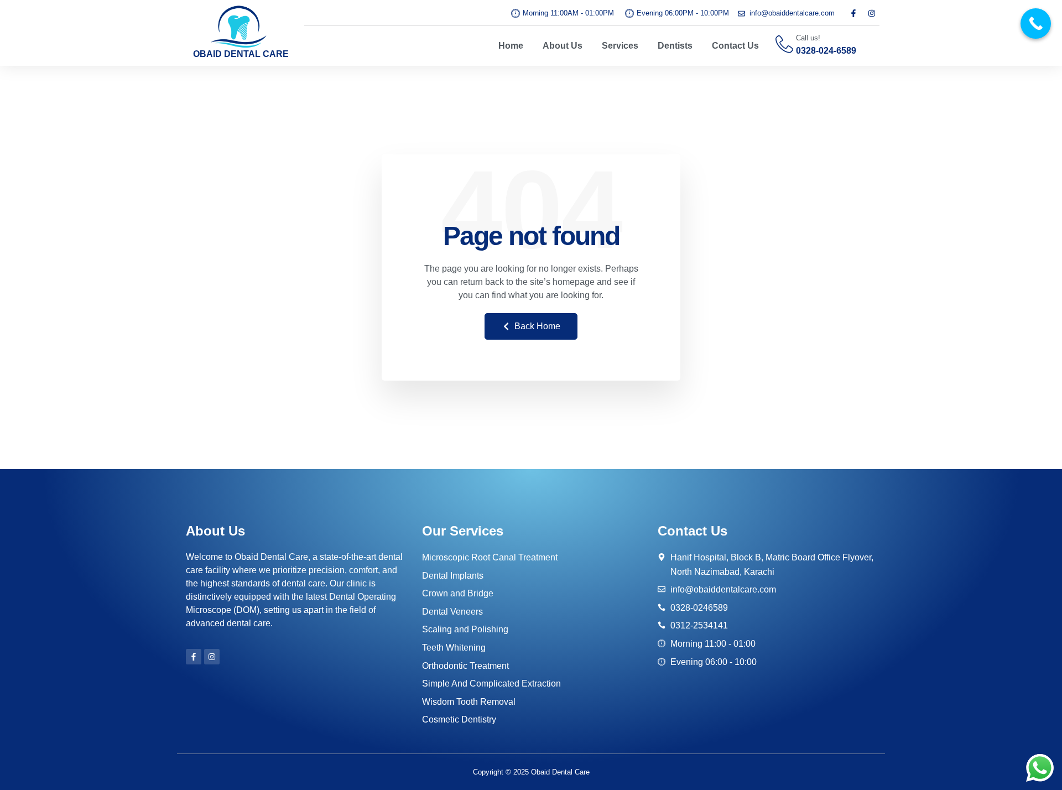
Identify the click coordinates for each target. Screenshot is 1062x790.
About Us (562, 45)
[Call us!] (784, 44)
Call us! (808, 38)
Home (510, 45)
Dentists (675, 45)
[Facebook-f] (853, 13)
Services (620, 45)
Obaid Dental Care (560, 772)
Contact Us (735, 45)
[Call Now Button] (1036, 23)
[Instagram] (871, 13)
